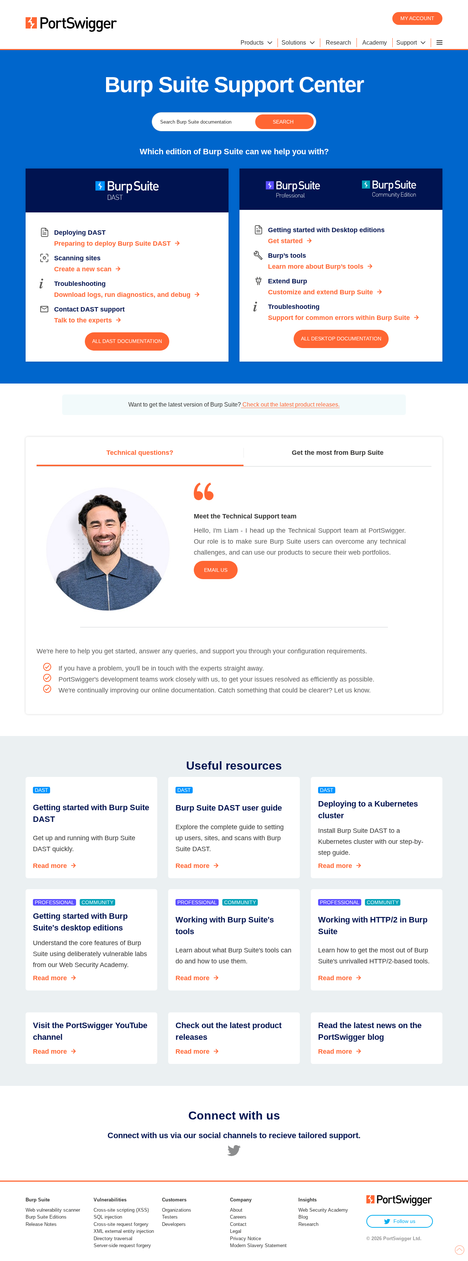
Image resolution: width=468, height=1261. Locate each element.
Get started (285, 241)
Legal (235, 1231)
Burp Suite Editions (46, 1217)
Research (308, 1224)
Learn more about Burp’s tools (315, 266)
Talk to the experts (83, 320)
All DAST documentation (127, 341)
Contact (238, 1224)
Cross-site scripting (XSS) (121, 1210)
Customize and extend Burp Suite (320, 292)
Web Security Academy (323, 1210)
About (236, 1210)
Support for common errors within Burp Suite (339, 317)
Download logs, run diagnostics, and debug (122, 294)
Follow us (404, 1221)
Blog (303, 1217)
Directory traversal (113, 1238)
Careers (238, 1217)
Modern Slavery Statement (258, 1245)
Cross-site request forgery (121, 1224)
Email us (215, 570)
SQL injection (108, 1217)
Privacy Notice (245, 1238)
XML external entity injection (124, 1231)
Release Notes (41, 1224)
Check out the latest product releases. (290, 404)
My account (417, 18)
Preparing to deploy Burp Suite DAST (112, 243)
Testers (170, 1217)
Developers (174, 1224)
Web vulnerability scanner (53, 1210)
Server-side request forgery (122, 1245)
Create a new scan (83, 269)
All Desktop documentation (341, 338)
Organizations (176, 1210)
